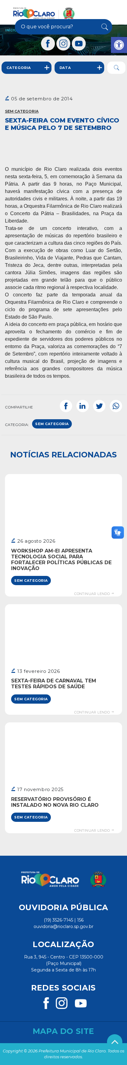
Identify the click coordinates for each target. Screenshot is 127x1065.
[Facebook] (48, 43)
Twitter (99, 406)
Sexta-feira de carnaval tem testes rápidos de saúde (53, 683)
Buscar (104, 26)
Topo (114, 1042)
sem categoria (52, 424)
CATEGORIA (18, 68)
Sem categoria (22, 111)
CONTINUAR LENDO (92, 594)
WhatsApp (116, 406)
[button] (119, 45)
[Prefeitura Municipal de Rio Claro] (44, 13)
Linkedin (82, 406)
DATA (65, 68)
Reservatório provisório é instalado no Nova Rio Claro (55, 802)
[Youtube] (79, 43)
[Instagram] (63, 43)
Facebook (66, 406)
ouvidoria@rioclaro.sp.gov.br (63, 926)
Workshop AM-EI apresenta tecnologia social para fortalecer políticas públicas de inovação (61, 560)
